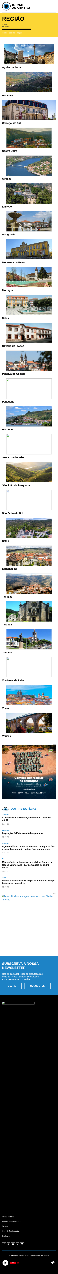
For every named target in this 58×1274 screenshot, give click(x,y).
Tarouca (7, 624)
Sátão (5, 541)
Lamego (7, 206)
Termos (5, 1226)
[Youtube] (13, 1244)
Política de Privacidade (11, 1222)
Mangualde (8, 234)
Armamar (7, 95)
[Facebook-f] (4, 1244)
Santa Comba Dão (13, 457)
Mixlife (46, 1255)
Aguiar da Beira (11, 67)
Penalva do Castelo (13, 373)
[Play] (5, 1262)
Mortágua (8, 290)
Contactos (6, 1236)
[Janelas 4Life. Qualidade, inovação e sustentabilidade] (29, 947)
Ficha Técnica (8, 1217)
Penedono (8, 401)
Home (4, 33)
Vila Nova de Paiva (13, 680)
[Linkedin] (22, 1244)
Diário (4, 859)
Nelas (5, 318)
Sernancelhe (9, 568)
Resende (7, 429)
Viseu (5, 708)
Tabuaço (7, 596)
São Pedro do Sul (12, 513)
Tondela (7, 652)
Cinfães (6, 178)
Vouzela (7, 736)
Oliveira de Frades (13, 346)
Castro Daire (9, 151)
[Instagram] (8, 1244)
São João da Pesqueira (16, 485)
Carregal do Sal (11, 123)
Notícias (12, 33)
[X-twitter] (17, 1244)
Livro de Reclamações (11, 1231)
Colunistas (5, 814)
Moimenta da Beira (13, 262)
